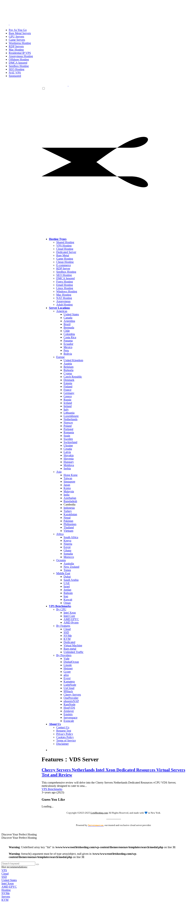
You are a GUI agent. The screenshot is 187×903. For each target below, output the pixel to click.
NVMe (68, 635)
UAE (67, 583)
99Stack (68, 691)
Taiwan (68, 478)
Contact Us (62, 727)
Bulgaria (68, 370)
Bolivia (68, 353)
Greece (68, 396)
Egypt (67, 547)
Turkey (68, 511)
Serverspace (70, 717)
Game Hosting (64, 258)
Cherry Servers (72, 694)
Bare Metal (62, 255)
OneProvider (71, 697)
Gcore (67, 671)
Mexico (68, 347)
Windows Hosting (66, 291)
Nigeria (68, 543)
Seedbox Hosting (66, 271)
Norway (68, 422)
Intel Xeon (70, 612)
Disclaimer (62, 743)
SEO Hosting (64, 275)
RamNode (69, 704)
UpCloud (69, 688)
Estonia (68, 383)
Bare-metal (70, 648)
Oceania (61, 560)
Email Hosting (64, 284)
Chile (67, 330)
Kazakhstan (70, 514)
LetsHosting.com (99, 812)
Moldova (69, 465)
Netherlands (70, 419)
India (66, 494)
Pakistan (68, 520)
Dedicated (69, 642)
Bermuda (69, 327)
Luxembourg (71, 416)
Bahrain (68, 593)
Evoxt (67, 678)
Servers (5, 896)
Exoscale (69, 720)
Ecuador (68, 343)
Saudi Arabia (71, 579)
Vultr (66, 658)
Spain (67, 435)
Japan (67, 484)
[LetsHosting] (68, 84)
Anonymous (63, 301)
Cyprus (68, 373)
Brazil (67, 324)
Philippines (70, 524)
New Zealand (71, 566)
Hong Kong (70, 475)
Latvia (67, 452)
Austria (68, 363)
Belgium (68, 366)
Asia (59, 471)
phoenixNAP (71, 701)
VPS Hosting (64, 245)
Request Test (63, 730)
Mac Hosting (63, 294)
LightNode (70, 684)
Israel (67, 586)
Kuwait (68, 599)
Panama (68, 340)
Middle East (63, 573)
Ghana (67, 550)
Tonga (67, 570)
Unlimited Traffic (73, 652)
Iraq (66, 596)
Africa (60, 534)
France (67, 389)
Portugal (68, 429)
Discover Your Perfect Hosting (19, 834)
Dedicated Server (66, 252)
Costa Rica (70, 337)
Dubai (67, 576)
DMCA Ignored (65, 278)
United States (71, 314)
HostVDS (69, 707)
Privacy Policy (64, 733)
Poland (68, 425)
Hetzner (68, 668)
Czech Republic (73, 376)
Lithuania (69, 412)
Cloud (67, 629)
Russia (67, 399)
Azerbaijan (70, 497)
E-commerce (63, 265)
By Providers (63, 655)
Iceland (68, 402)
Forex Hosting (64, 281)
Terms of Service (66, 740)
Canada (68, 317)
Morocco (69, 556)
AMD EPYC (71, 619)
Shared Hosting (65, 242)
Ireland (68, 406)
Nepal (67, 517)
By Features (63, 625)
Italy (66, 409)
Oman (67, 602)
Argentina (69, 320)
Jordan (67, 589)
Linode (68, 665)
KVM (67, 638)
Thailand (69, 527)
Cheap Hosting (65, 261)
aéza (66, 674)
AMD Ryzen (71, 622)
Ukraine (68, 445)
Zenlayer (69, 711)
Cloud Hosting (64, 248)
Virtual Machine (73, 645)
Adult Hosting (64, 304)
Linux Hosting (64, 288)
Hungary (69, 461)
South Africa (71, 537)
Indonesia (69, 507)
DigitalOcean (71, 661)
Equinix (68, 714)
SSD (66, 632)
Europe (60, 357)
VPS (4, 870)
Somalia (68, 553)
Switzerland (70, 442)
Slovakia (69, 455)
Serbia (67, 468)
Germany (69, 393)
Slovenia (69, 458)
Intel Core (69, 615)
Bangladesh (70, 501)
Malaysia (69, 491)
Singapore (69, 481)
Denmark (69, 379)
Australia (69, 563)
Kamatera (69, 681)
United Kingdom (73, 360)
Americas (61, 311)
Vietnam (68, 530)
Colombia (69, 334)
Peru (66, 350)
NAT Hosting (64, 298)
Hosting (6, 890)
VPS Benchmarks (52, 789)
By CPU (61, 609)
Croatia (68, 448)
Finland (68, 386)
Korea (67, 488)
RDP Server (63, 268)
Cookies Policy (65, 737)
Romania (69, 432)
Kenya (67, 540)
